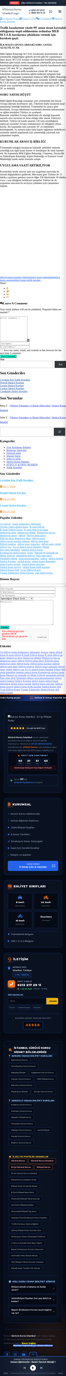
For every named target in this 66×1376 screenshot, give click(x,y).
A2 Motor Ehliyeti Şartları (22, 1205)
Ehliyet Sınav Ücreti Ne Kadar (24, 1186)
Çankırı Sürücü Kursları (12, 388)
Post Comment (8, 356)
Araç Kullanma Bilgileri (18, 447)
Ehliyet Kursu (43, 1167)
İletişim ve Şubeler (20, 855)
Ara (2, 359)
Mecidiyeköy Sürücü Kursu (23, 1066)
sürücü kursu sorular (10, 564)
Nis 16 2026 (8, 499)
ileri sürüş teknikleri (10, 550)
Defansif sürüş (13, 453)
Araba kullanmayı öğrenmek (26, 524)
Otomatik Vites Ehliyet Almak (24, 1255)
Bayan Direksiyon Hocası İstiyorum (27, 1249)
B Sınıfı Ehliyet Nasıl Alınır (22, 1192)
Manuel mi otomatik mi (46, 552)
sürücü (43, 558)
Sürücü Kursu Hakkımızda (25, 813)
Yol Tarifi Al (22, 975)
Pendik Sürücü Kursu (21, 1136)
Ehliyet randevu (8, 544)
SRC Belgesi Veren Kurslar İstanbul (27, 1262)
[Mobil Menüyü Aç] (60, 11)
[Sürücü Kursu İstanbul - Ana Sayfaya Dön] (13, 11)
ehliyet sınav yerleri (51, 544)
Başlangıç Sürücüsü (16, 450)
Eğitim (46, 547)
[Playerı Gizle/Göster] (33, 1354)
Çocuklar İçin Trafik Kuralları (15, 379)
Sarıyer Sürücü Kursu (21, 1079)
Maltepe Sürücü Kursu (21, 1130)
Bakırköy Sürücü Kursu (21, 1085)
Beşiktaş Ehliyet (18, 1072)
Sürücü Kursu (18, 1161)
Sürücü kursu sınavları (33, 564)
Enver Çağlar (29, 1343)
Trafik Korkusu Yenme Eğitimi (25, 1224)
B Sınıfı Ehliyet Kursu (11, 529)
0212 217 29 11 (38, 10)
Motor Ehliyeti (7, 555)
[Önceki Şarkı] (24, 1367)
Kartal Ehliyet (44, 1130)
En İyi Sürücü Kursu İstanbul (24, 1173)
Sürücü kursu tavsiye (10, 567)
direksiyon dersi (8, 532)
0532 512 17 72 (38, 13)
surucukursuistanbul (29, 558)
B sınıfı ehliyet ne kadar (36, 529)
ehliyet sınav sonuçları (28, 544)
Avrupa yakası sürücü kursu (14, 527)
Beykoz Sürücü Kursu (21, 1143)
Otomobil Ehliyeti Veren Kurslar (25, 1199)
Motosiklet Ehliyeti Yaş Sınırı (24, 1211)
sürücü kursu (23, 561)
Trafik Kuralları (14, 467)
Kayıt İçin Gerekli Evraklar (25, 848)
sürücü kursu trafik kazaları (27, 280)
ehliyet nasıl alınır (40, 541)
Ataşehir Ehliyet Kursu (21, 1117)
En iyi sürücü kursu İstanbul (27, 547)
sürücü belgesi (56, 558)
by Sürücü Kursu (11, 18)
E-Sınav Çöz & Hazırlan (33, 865)
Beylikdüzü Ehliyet (19, 1091)
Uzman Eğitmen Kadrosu (24, 820)
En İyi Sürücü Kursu (21, 1167)
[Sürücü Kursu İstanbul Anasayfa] (33, 718)
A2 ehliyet (5, 524)
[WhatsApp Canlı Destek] (50, 11)
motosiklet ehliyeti (25, 555)
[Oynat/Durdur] (33, 1368)
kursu (30, 552)
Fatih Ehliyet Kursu (45, 1079)
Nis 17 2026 (8, 486)
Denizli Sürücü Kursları (12, 382)
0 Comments (45, 18)
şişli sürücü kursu (44, 573)
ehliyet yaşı (5, 547)
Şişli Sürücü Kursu (19, 1060)
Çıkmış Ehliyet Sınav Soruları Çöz (26, 1230)
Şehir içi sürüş (13, 458)
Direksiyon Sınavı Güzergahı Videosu (28, 1236)
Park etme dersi (44, 555)
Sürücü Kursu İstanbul (17, 461)
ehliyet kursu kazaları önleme (14, 277)
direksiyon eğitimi (26, 532)
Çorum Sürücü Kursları (12, 385)
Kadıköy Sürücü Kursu (21, 1105)
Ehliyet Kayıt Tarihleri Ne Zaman (25, 1268)
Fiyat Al (12, 1007)
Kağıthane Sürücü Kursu (42, 1072)
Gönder (4, 627)
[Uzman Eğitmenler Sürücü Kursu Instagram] (15, 1354)
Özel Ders (37, 1007)
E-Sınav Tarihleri (20, 834)
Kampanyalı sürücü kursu (13, 552)
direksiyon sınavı (8, 535)
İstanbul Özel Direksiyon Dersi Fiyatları (29, 1218)
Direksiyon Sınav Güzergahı (27, 841)
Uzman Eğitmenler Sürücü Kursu (17, 573)
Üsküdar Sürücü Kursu (21, 1111)
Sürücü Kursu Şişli (9, 570)
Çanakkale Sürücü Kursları (13, 391)
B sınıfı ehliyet (37, 527)
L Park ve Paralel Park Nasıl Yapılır (26, 1243)
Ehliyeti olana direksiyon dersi (15, 538)
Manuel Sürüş (13, 456)
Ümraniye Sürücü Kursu (22, 1124)
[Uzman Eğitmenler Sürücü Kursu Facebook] (7, 1354)
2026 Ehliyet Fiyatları (23, 827)
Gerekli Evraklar (24, 1007)
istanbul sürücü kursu (32, 550)
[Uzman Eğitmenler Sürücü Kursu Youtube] (24, 1354)
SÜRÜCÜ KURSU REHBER (22, 464)
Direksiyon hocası (46, 532)
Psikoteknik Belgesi (22, 934)
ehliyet (22, 535)
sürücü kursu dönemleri (41, 277)
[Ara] (59, 432)
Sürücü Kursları (8, 561)
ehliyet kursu (38, 538)
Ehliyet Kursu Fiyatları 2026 (23, 1180)
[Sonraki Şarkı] (41, 1367)
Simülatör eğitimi (8, 558)
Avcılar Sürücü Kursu (43, 1091)
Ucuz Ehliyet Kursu (31, 570)
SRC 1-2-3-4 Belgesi (22, 941)
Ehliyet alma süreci (36, 535)
